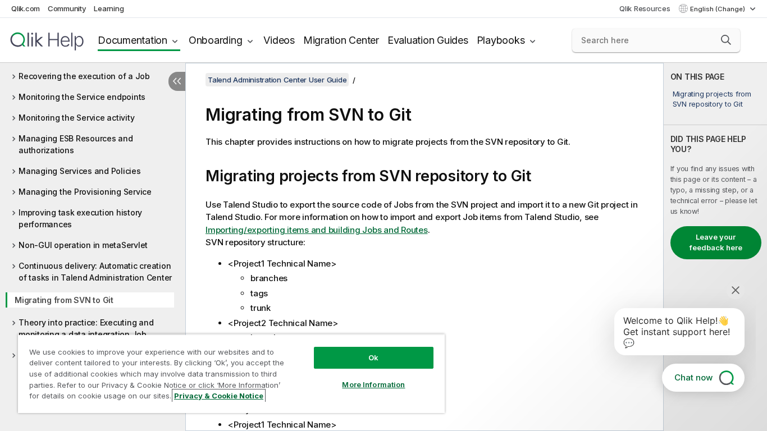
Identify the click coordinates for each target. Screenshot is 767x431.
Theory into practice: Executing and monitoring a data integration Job (86, 328)
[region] (231, 373)
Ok (373, 357)
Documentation (132, 40)
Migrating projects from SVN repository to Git (712, 98)
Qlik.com (25, 8)
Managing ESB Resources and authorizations (76, 144)
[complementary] (715, 247)
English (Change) (718, 9)
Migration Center (341, 40)
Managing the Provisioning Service (85, 191)
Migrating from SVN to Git (64, 300)
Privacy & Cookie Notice (218, 395)
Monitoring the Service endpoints (82, 97)
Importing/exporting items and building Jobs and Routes (317, 229)
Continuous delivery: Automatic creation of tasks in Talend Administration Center (95, 271)
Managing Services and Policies (80, 171)
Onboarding (216, 40)
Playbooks (501, 40)
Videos (279, 40)
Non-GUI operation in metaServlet (83, 245)
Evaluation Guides (427, 40)
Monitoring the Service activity (76, 117)
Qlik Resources (644, 8)
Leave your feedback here (716, 242)
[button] (726, 39)
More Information (373, 384)
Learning (109, 8)
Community (67, 8)
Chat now (693, 377)
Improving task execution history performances (80, 218)
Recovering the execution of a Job (84, 76)
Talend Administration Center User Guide (277, 79)
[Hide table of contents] (176, 81)
